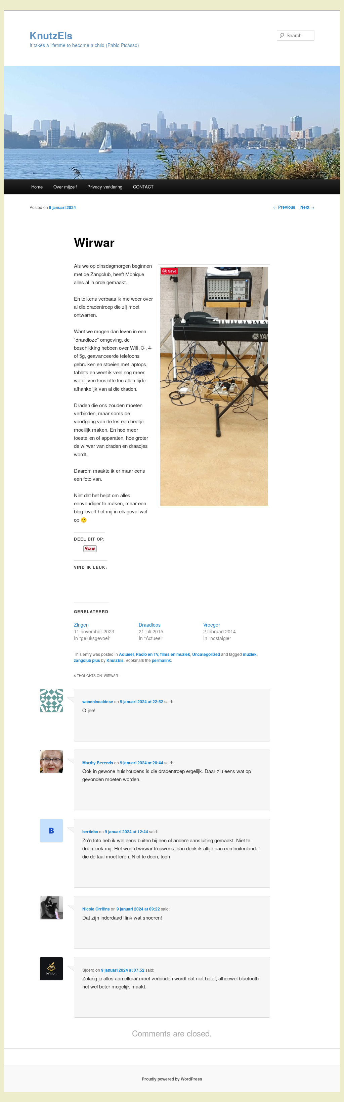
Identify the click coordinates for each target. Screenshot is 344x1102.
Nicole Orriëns (96, 909)
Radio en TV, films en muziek (163, 654)
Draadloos (150, 624)
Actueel (126, 654)
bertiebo (90, 832)
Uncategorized (206, 654)
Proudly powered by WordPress (172, 1079)
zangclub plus (87, 660)
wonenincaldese (97, 701)
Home (37, 186)
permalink (161, 660)
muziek (250, 654)
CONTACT (143, 186)
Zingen (81, 624)
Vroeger (211, 624)
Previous (284, 207)
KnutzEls (51, 35)
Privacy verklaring (104, 186)
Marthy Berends (97, 763)
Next (307, 207)
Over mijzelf (65, 186)
